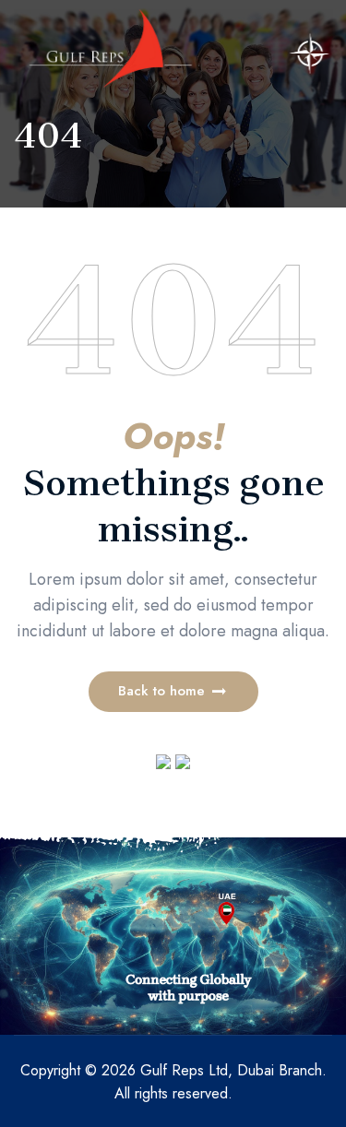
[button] (173, 691)
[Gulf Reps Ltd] (110, 48)
